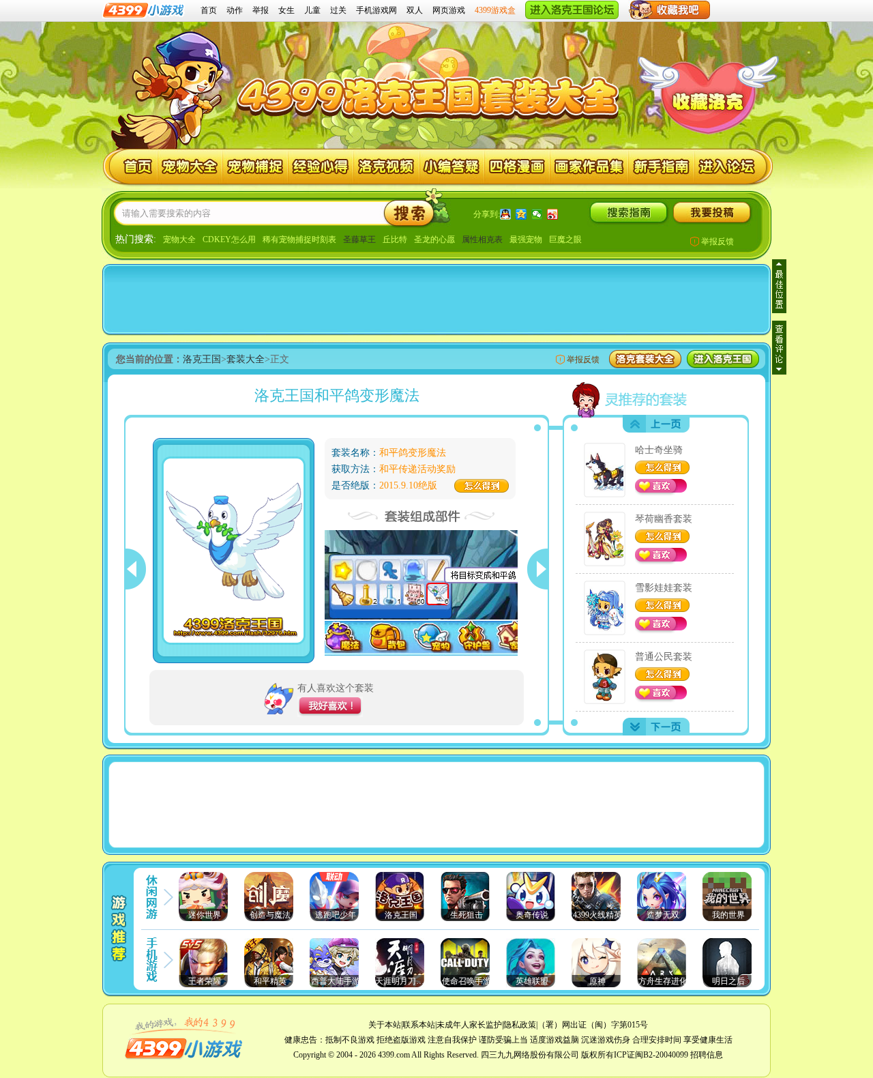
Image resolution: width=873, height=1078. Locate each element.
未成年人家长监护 (469, 1025)
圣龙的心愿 (434, 239)
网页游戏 (448, 10)
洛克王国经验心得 (321, 166)
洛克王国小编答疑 (452, 166)
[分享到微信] (537, 214)
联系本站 (418, 1025)
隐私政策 (519, 1025)
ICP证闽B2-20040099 (651, 1055)
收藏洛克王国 (706, 98)
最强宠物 (525, 239)
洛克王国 (131, 166)
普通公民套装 (663, 657)
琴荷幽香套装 (663, 519)
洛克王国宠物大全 (190, 166)
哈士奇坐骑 (659, 450)
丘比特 (395, 239)
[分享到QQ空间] (521, 214)
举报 (260, 10)
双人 (414, 10)
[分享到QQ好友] (506, 214)
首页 (209, 10)
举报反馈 (717, 241)
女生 (286, 10)
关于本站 (384, 1025)
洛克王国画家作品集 (589, 166)
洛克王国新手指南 (662, 166)
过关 (338, 10)
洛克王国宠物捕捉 (255, 166)
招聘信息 (706, 1055)
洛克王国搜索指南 (628, 212)
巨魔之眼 (565, 239)
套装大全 (245, 359)
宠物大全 (179, 239)
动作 (234, 10)
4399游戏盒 (495, 10)
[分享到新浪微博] (553, 214)
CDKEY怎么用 (229, 239)
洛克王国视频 (386, 166)
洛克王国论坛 (728, 166)
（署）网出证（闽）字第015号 (592, 1025)
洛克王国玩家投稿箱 (711, 212)
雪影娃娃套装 (663, 588)
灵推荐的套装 (631, 398)
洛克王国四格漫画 (517, 166)
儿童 (312, 10)
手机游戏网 (376, 10)
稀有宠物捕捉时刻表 (299, 239)
